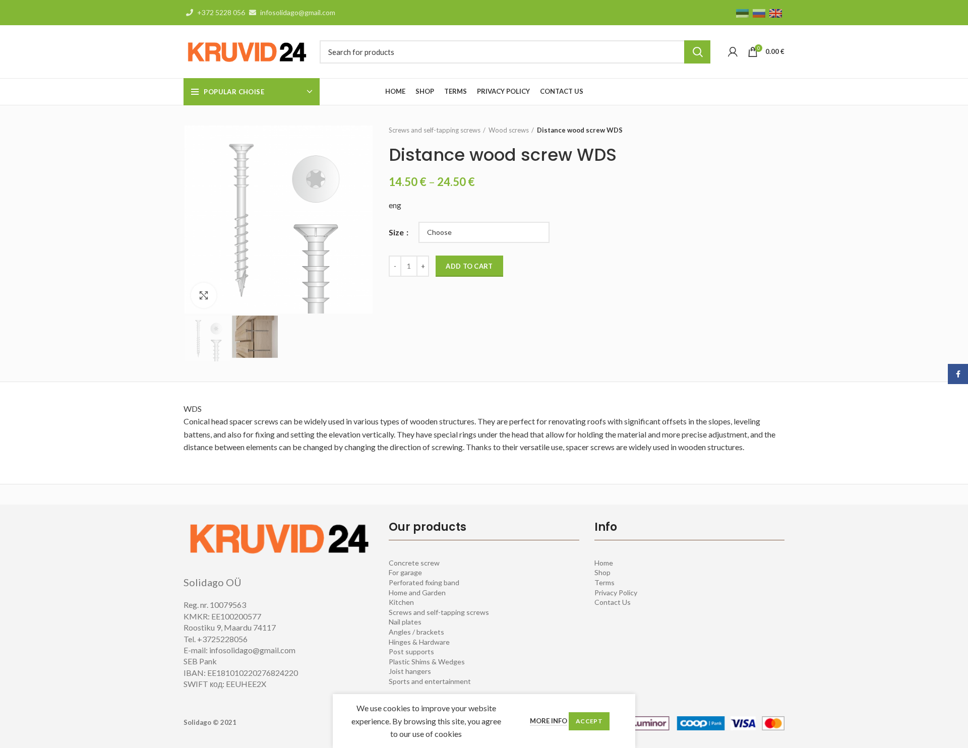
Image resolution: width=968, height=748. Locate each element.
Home (603, 562)
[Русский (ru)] (759, 12)
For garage (405, 572)
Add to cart (469, 266)
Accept (589, 721)
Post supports (411, 651)
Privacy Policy (615, 592)
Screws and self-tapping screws (434, 130)
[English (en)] (775, 12)
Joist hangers (410, 671)
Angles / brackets (416, 632)
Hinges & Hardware (419, 642)
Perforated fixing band (424, 582)
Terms (604, 582)
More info (548, 721)
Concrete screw (414, 562)
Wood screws (509, 130)
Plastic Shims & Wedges (427, 661)
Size (397, 232)
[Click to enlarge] (203, 295)
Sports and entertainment (430, 681)
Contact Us (612, 602)
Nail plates (405, 621)
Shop (602, 572)
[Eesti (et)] (742, 12)
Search (697, 52)
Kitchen (401, 602)
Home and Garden (417, 592)
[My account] (733, 52)
